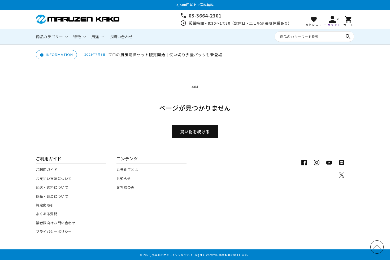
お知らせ (123, 178)
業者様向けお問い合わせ (56, 222)
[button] (51, 36)
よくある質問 (47, 213)
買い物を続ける (195, 131)
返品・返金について (52, 196)
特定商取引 (45, 205)
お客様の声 (125, 187)
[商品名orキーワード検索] (348, 37)
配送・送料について (52, 187)
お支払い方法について (54, 178)
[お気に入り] (314, 19)
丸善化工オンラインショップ (170, 255)
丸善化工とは (127, 169)
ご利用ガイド (47, 169)
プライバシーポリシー (54, 231)
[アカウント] (332, 19)
